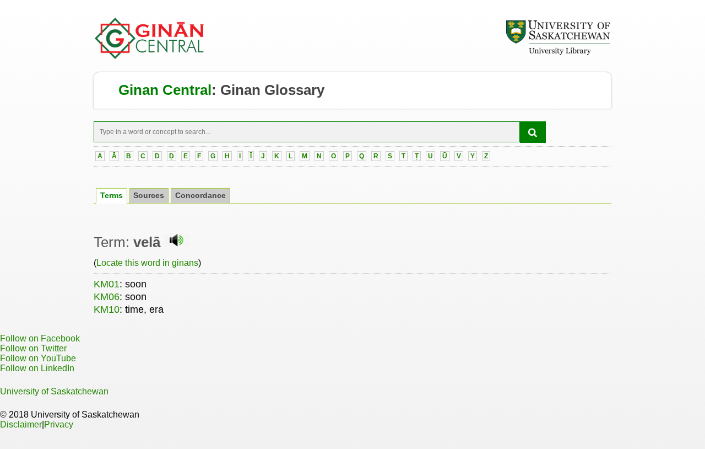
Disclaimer (21, 424)
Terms (111, 195)
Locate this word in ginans (147, 263)
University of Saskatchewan (54, 391)
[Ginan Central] (150, 56)
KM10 (107, 309)
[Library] (558, 53)
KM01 (107, 284)
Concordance (200, 195)
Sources (148, 195)
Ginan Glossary (272, 90)
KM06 (107, 296)
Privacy (58, 424)
